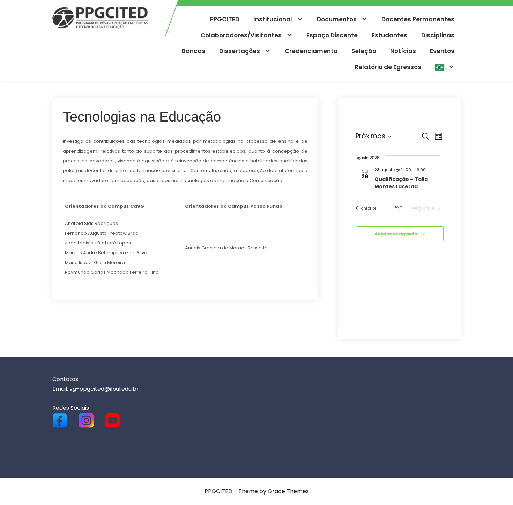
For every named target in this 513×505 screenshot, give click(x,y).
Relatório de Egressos (388, 67)
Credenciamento (311, 51)
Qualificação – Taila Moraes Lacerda (401, 183)
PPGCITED (224, 19)
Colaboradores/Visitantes (241, 35)
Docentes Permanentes (417, 19)
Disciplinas (437, 35)
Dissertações (239, 51)
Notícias (403, 51)
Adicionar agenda (395, 234)
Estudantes (389, 35)
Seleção (363, 51)
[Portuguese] (444, 67)
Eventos (442, 51)
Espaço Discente (332, 35)
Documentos (337, 19)
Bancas (193, 51)
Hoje (397, 207)
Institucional (272, 19)
